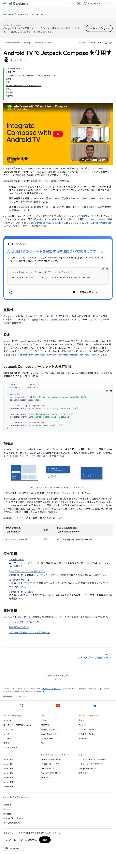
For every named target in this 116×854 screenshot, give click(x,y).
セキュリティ (9, 729)
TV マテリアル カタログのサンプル (27, 571)
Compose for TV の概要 (21, 591)
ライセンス (23, 833)
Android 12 (8, 782)
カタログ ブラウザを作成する (24, 622)
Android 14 (8, 773)
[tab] (14, 386)
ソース (6, 734)
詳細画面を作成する (19, 627)
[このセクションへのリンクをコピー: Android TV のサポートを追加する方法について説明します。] (102, 251)
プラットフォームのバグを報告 (92, 759)
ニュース (7, 738)
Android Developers (11, 42)
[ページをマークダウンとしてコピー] (21, 60)
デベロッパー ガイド (50, 764)
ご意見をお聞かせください (89, 292)
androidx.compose (59, 319)
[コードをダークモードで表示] (103, 269)
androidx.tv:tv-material (16, 539)
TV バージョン (61, 493)
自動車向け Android (87, 734)
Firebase (7, 814)
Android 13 (8, 777)
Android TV (39, 14)
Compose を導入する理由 (48, 223)
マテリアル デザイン (49, 574)
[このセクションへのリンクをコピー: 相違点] (16, 443)
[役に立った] (106, 43)
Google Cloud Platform (13, 818)
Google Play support (87, 768)
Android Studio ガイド (51, 759)
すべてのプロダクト (12, 823)
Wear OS (83, 725)
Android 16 (8, 764)
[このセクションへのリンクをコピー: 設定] (13, 335)
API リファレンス (48, 768)
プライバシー (47, 738)
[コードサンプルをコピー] (107, 269)
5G (42, 743)
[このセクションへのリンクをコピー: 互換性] (16, 310)
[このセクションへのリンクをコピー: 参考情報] (20, 553)
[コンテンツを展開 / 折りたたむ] (22, 68)
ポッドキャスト (10, 747)
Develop (8, 14)
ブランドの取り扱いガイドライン (46, 833)
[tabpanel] (58, 411)
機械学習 (45, 725)
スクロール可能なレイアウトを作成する (29, 632)
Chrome (7, 809)
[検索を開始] (73, 3)
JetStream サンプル (19, 580)
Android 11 (8, 786)
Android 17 (8, 759)
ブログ (6, 743)
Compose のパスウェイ (80, 216)
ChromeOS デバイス (88, 729)
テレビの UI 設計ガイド (38, 456)
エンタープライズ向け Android (17, 725)
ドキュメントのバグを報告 (90, 764)
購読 (45, 839)
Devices (23, 14)
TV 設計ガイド (16, 559)
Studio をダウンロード (51, 773)
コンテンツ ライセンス (51, 689)
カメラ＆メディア (49, 734)
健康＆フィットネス (50, 729)
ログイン (109, 3)
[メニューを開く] (4, 3)
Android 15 (8, 768)
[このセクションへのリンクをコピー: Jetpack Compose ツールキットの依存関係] (74, 367)
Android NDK (47, 777)
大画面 (81, 720)
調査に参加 (83, 773)
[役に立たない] (110, 43)
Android (7, 720)
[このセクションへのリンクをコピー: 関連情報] (20, 611)
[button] (14, 386)
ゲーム (44, 720)
